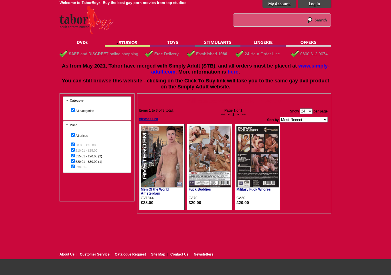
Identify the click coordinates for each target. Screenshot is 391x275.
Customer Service (95, 254)
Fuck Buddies (200, 189)
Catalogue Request (130, 254)
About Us (67, 254)
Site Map (158, 254)
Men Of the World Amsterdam (155, 191)
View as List (148, 119)
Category (77, 100)
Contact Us (179, 254)
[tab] (97, 100)
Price (73, 125)
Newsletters (204, 254)
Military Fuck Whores (253, 189)
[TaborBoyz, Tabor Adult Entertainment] (90, 33)
